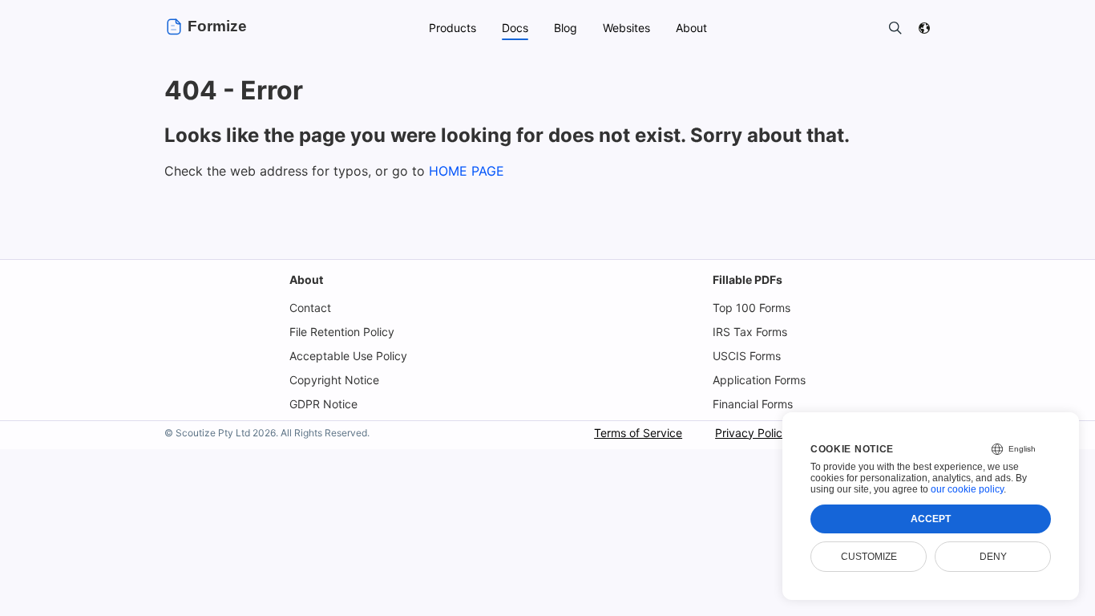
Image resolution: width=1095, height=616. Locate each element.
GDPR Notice (323, 404)
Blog (565, 27)
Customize (869, 556)
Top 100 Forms (751, 307)
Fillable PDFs (747, 279)
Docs (515, 27)
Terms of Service (638, 433)
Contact (310, 307)
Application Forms (759, 380)
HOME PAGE (466, 171)
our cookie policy (967, 489)
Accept (931, 519)
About (306, 279)
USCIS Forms (747, 356)
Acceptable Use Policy (348, 356)
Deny (993, 556)
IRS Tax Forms (750, 331)
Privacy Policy (752, 433)
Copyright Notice (334, 380)
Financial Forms (753, 404)
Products (452, 27)
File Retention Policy (341, 331)
